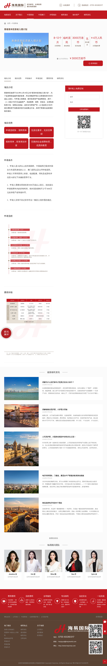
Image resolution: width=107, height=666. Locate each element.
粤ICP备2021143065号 (80, 663)
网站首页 (7, 617)
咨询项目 (94, 63)
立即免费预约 (84, 109)
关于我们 (19, 15)
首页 (8, 23)
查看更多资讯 (53, 538)
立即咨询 (23, 638)
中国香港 (30, 15)
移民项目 (64, 15)
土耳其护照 (44, 617)
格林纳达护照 (8, 638)
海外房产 (76, 15)
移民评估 (23, 635)
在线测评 (66, 5)
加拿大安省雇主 (9, 629)
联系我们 (40, 635)
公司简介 (15, 617)
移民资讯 (87, 15)
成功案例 (23, 632)
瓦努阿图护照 (34, 617)
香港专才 (7, 647)
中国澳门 (41, 15)
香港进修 (7, 644)
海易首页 (7, 15)
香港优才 (7, 641)
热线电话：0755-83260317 (92, 5)
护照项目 (53, 15)
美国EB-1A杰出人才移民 (11, 633)
